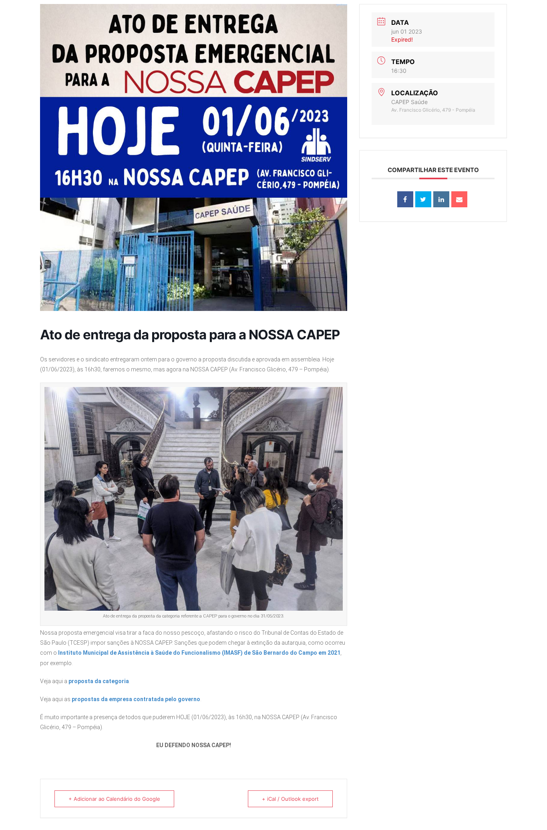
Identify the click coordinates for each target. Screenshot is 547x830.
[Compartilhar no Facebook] (405, 199)
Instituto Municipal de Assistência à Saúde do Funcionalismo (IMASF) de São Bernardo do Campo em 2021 (199, 653)
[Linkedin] (441, 199)
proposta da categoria (98, 681)
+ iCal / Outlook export (290, 799)
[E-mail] (459, 199)
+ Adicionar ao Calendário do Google (114, 799)
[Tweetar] (423, 199)
